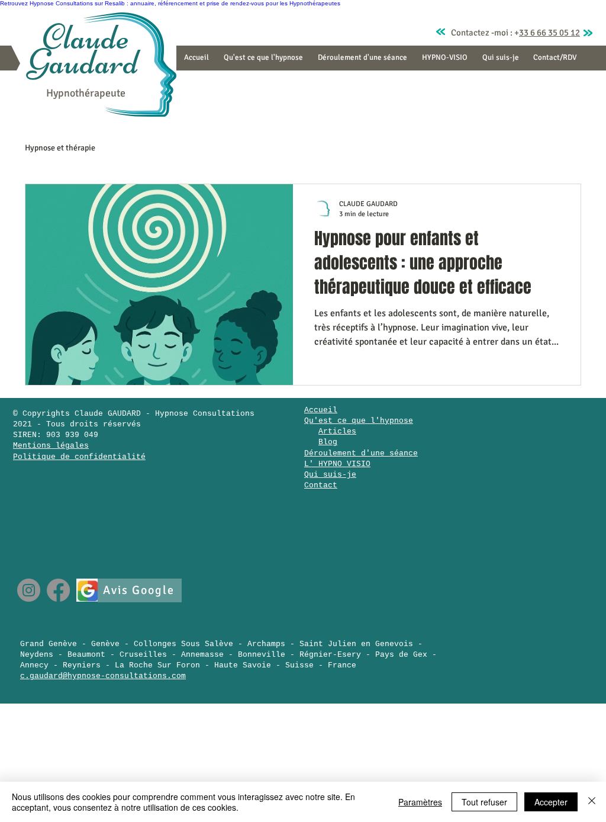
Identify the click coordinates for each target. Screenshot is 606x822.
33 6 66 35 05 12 (549, 32)
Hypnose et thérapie (60, 148)
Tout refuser (484, 802)
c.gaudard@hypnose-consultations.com (103, 676)
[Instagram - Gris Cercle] (28, 590)
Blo (325, 442)
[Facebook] (58, 590)
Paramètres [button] (420, 802)
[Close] (592, 802)
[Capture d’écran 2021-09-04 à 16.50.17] (87, 590)
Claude (86, 37)
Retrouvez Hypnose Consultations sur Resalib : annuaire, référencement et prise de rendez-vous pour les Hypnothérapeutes (170, 3)
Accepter (551, 802)
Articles (337, 431)
